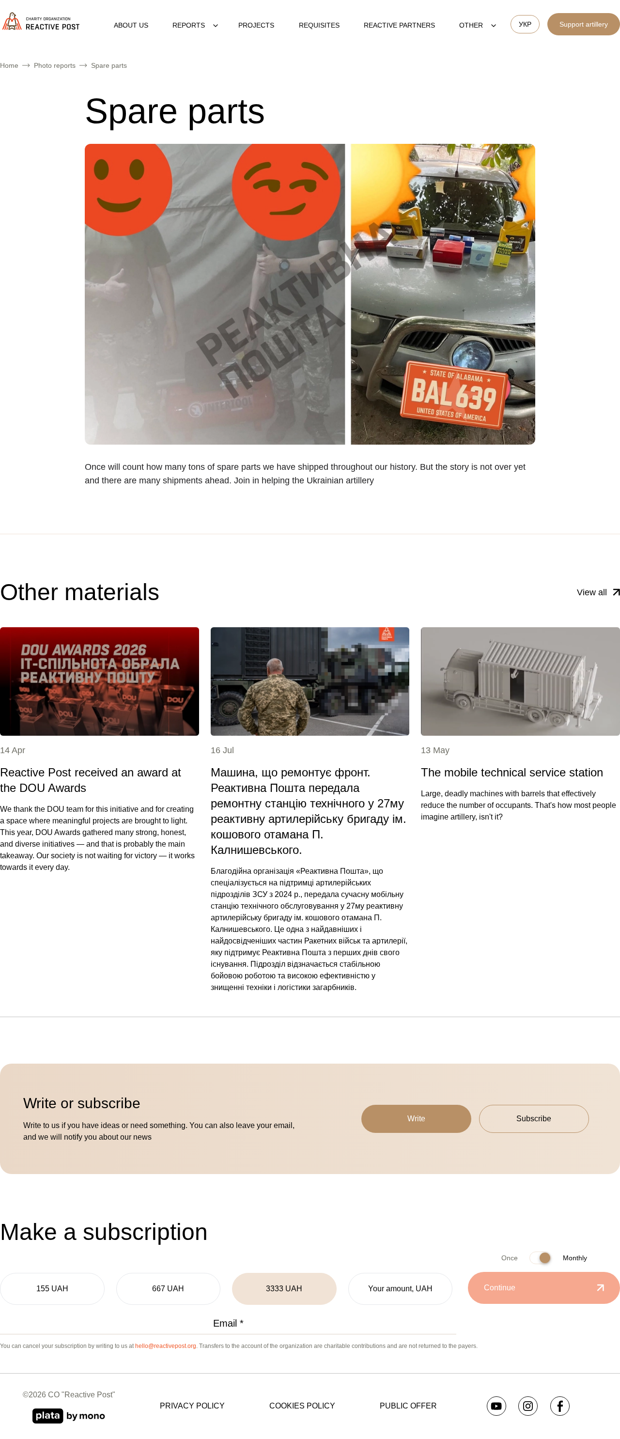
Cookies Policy (302, 1406)
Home (9, 65)
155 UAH (52, 1288)
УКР (525, 24)
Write (416, 1118)
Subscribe (533, 1118)
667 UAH (168, 1288)
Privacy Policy (192, 1406)
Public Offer (408, 1406)
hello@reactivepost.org (165, 1346)
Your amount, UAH (400, 1288)
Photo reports (55, 65)
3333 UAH (284, 1288)
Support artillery (583, 24)
